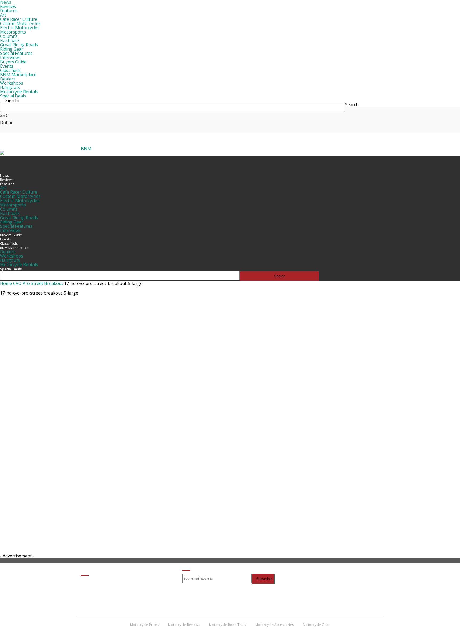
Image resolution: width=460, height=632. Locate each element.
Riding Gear (11, 49)
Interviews (10, 57)
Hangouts (10, 87)
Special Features (16, 53)
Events (6, 66)
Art (3, 15)
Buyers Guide (13, 62)
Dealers (7, 79)
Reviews (8, 6)
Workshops (11, 83)
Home (6, 283)
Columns (9, 36)
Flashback (10, 40)
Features (9, 11)
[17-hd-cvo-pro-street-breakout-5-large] (130, 471)
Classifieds (10, 70)
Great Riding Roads (19, 45)
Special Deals (13, 96)
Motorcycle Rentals (19, 92)
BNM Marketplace (18, 75)
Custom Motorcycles (20, 23)
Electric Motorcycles (19, 28)
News (4, 175)
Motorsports (13, 32)
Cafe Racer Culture (18, 19)
